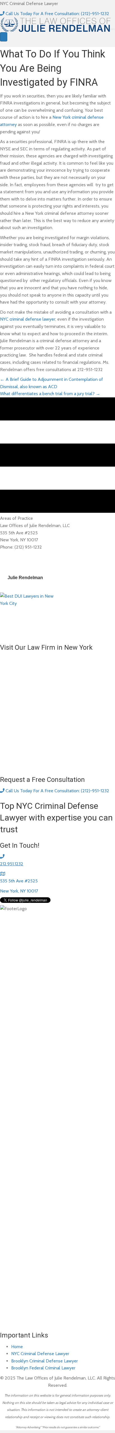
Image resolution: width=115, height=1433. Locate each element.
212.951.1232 (11, 863)
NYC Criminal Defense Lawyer (40, 1353)
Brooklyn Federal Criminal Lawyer (43, 1368)
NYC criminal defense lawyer (27, 319)
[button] (54, 13)
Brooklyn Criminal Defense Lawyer (44, 1361)
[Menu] (3, 36)
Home (17, 1346)
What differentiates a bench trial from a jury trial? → (50, 393)
